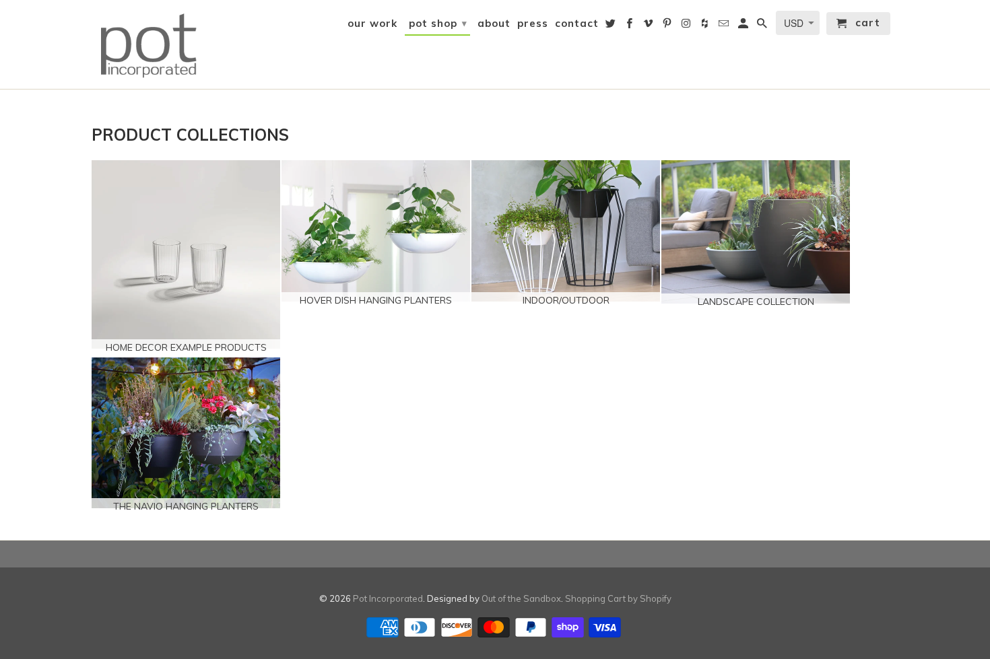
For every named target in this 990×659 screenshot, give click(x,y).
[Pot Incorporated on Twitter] (611, 26)
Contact (577, 24)
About (493, 24)
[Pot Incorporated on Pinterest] (668, 26)
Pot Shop (438, 23)
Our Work (372, 24)
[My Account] (744, 26)
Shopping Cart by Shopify (618, 598)
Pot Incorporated (388, 598)
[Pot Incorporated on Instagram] (687, 26)
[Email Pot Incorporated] (725, 26)
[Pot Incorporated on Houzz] (706, 26)
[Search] (763, 26)
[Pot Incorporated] (148, 44)
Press (532, 24)
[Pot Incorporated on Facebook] (630, 26)
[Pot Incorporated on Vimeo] (649, 26)
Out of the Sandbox (521, 598)
